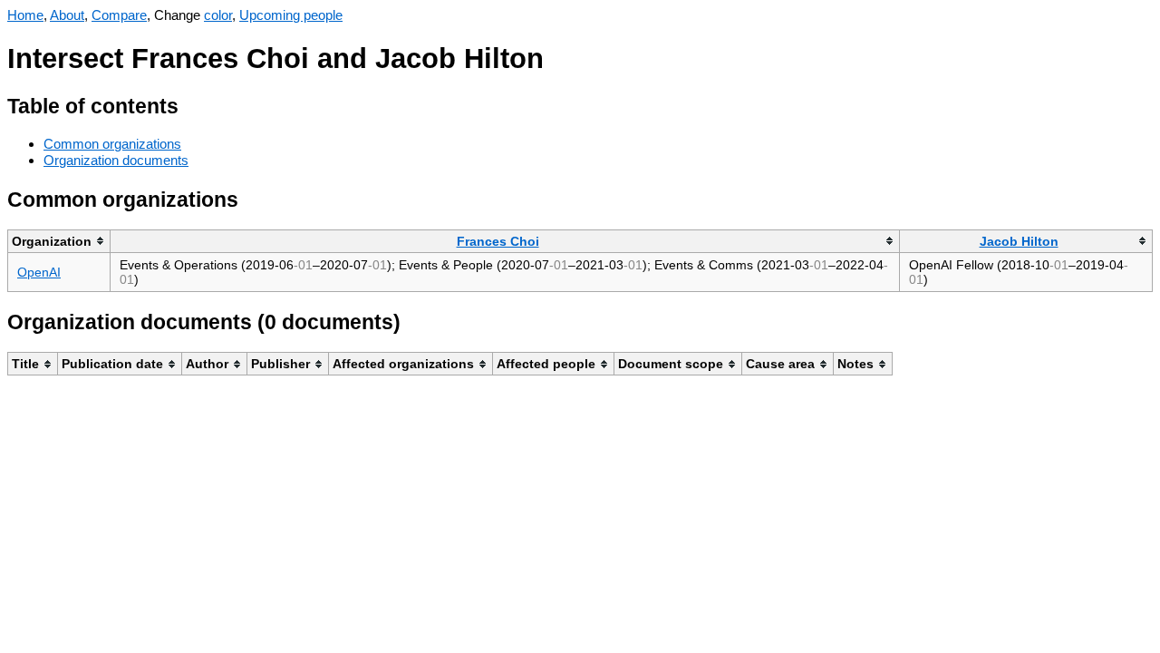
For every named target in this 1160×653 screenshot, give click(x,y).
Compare (119, 15)
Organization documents (116, 160)
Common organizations (112, 143)
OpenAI (39, 272)
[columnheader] (59, 240)
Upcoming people (291, 15)
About (67, 15)
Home (25, 15)
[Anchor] (192, 103)
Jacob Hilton (1019, 241)
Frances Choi (498, 241)
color (218, 15)
